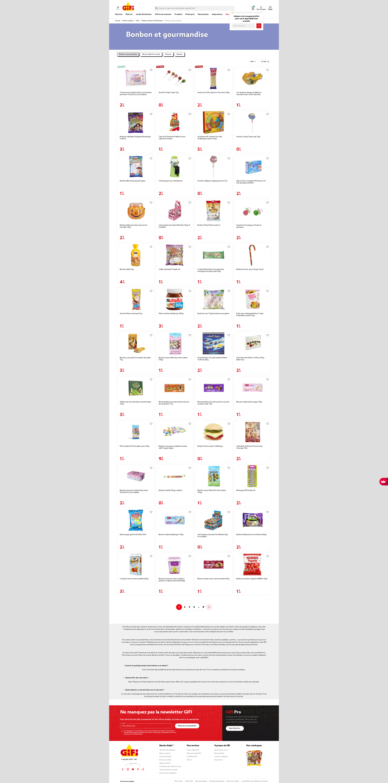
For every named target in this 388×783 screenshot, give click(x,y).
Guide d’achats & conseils (168, 770)
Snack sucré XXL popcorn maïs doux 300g (213, 93)
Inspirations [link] (217, 14)
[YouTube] (133, 769)
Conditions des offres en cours (170, 766)
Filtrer (263, 61)
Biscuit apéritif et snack (151, 54)
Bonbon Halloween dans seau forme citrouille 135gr (133, 226)
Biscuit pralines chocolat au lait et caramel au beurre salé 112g (213, 403)
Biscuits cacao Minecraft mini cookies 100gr (211, 491)
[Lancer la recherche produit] (157, 8)
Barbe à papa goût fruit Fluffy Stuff (133, 535)
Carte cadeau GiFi (193, 750)
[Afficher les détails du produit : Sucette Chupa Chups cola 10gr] (252, 122)
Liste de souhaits (165, 757)
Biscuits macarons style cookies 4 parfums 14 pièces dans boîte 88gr (172, 580)
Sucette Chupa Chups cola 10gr (248, 137)
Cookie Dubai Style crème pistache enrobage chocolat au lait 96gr (210, 270)
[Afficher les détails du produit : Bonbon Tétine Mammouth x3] (213, 211)
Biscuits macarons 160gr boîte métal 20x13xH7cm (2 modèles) (134, 491)
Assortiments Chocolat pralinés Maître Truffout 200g (212, 359)
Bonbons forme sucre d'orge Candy (250, 269)
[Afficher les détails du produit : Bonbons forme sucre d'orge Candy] (252, 255)
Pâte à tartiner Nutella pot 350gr (171, 314)
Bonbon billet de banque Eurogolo (132, 181)
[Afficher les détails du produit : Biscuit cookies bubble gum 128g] (174, 520)
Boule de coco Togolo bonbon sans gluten (213, 314)
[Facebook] (123, 769)
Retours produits (165, 760)
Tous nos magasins (221, 757)
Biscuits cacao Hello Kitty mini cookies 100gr (173, 359)
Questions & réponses (167, 750)
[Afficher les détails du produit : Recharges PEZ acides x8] (252, 476)
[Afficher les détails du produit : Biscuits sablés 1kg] (135, 255)
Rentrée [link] (118, 14)
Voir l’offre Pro (235, 728)
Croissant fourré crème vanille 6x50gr (134, 579)
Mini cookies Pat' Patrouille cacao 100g (134, 446)
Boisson (168, 54)
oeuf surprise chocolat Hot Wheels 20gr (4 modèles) (212, 536)
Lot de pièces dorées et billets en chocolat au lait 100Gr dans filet (248, 94)
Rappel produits (164, 763)
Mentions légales (201, 781)
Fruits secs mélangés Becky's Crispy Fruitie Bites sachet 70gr (250, 315)
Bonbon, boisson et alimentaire (152, 21)
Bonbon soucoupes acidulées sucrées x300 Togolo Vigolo (173, 447)
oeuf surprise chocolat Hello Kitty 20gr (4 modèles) (174, 226)
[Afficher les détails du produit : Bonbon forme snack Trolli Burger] (213, 432)
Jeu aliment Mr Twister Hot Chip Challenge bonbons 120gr (209, 138)
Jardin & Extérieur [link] (144, 14)
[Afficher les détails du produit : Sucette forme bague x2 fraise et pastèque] (252, 211)
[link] (178, 17)
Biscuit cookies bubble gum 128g (171, 535)
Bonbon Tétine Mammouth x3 (208, 225)
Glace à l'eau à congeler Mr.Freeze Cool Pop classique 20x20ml (251, 182)
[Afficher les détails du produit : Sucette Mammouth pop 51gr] (135, 299)
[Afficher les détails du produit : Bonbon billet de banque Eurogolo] (135, 166)
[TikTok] (143, 769)
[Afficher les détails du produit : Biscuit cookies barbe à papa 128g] (252, 387)
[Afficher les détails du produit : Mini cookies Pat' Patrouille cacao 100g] (135, 432)
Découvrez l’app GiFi (194, 753)
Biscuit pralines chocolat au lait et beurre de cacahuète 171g (174, 403)
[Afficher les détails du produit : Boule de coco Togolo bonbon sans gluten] (213, 299)
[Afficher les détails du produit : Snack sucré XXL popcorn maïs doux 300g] (213, 78)
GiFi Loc (189, 760)
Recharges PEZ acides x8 (245, 490)
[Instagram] (128, 769)
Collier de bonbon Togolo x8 (169, 269)
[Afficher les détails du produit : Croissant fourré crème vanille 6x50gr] (135, 564)
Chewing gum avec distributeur (171, 181)
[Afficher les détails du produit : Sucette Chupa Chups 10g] (174, 78)
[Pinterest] (138, 769)
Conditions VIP (192, 757)
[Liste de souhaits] (151, 70)
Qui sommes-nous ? (221, 750)
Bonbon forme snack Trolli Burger (210, 446)
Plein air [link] (129, 14)
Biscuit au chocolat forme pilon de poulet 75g (135, 359)
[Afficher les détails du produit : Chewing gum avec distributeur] (174, 166)
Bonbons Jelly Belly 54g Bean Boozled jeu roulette (135, 138)
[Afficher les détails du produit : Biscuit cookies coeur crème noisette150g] (213, 564)
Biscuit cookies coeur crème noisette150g (213, 579)
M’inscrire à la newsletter (187, 726)
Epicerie (179, 54)
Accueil (117, 21)
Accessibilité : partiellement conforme (254, 781)
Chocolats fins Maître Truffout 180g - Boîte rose (250, 359)
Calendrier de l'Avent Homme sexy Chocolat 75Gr (249, 447)
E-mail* (124, 723)
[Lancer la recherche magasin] (258, 25)
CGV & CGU (189, 781)
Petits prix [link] (190, 14)
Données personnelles (216, 781)
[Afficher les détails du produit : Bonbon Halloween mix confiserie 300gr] (252, 520)
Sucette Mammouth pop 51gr (131, 314)
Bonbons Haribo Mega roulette (170, 490)
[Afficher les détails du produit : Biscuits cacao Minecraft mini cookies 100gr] (213, 476)
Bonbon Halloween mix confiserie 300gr (251, 535)
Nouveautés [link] (203, 14)
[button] (253, 8)
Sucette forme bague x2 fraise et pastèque (248, 226)
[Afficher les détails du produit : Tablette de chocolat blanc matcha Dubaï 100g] (135, 387)
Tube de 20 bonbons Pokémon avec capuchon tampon (172, 138)
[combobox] (194, 8)
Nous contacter (164, 753)
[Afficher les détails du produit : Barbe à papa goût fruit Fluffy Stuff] (135, 520)
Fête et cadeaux (127, 21)
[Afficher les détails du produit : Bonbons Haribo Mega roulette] (174, 476)
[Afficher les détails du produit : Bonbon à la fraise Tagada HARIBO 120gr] (252, 564)
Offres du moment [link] (163, 14)
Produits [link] (178, 14)
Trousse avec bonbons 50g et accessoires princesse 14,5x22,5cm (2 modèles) (136, 94)
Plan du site (178, 781)
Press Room (218, 760)
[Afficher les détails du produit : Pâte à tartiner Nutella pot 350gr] (174, 299)
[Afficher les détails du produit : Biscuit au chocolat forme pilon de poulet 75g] (135, 343)
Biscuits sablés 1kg (127, 269)
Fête (137, 21)
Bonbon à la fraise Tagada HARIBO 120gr (251, 579)
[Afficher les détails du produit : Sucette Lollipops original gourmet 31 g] (213, 166)
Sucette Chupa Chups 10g (169, 93)
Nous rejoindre (219, 753)
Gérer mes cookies (232, 781)
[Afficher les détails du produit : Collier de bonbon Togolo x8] (174, 255)
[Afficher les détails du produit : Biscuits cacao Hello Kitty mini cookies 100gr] (174, 343)
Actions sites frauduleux (167, 773)
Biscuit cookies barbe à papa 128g (249, 402)
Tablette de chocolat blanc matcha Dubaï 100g (135, 403)
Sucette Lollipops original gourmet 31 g (212, 181)
